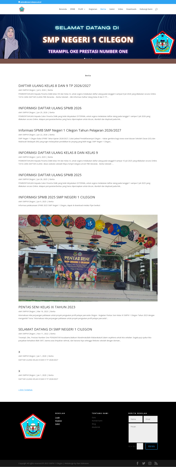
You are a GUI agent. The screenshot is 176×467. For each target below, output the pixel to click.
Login (57, 417)
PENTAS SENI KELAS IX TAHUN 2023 (46, 307)
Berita (103, 9)
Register (58, 420)
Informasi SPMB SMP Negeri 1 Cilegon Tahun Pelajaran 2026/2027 (69, 130)
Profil (80, 9)
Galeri (112, 9)
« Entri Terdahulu (25, 390)
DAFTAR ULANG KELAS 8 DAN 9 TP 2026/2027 (54, 85)
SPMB (72, 9)
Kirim (151, 446)
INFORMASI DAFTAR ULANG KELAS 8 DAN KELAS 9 (58, 152)
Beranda (63, 9)
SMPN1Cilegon (29, 90)
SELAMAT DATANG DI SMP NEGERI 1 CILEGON (55, 329)
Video (120, 9)
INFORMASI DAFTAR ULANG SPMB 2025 (50, 175)
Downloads (131, 9)
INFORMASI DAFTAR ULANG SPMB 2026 (50, 108)
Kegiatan (93, 9)
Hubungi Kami (146, 9)
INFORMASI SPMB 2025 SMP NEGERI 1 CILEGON (56, 197)
